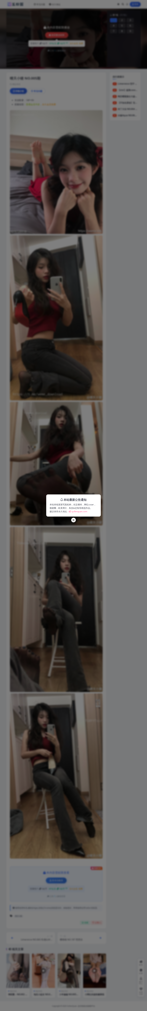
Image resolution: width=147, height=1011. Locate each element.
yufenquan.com (79, 511)
